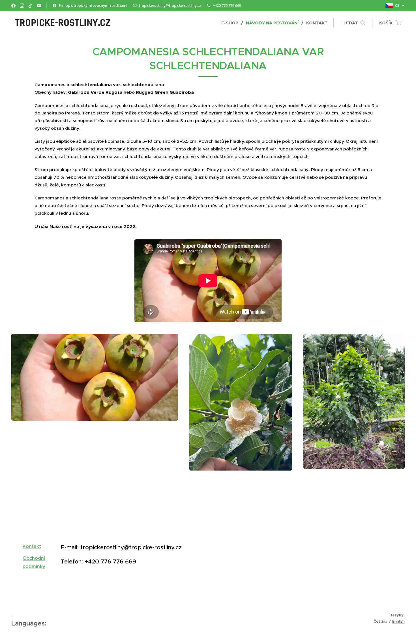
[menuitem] (231, 23)
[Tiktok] (30, 5)
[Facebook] (13, 5)
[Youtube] (38, 5)
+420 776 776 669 (227, 5)
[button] (352, 23)
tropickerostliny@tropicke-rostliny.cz (170, 5)
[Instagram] (21, 5)
